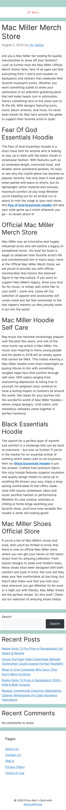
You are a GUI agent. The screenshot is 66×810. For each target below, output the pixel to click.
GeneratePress (33, 804)
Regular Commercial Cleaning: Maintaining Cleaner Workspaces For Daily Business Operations (31, 695)
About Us (12, 749)
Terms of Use (14, 773)
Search (7, 617)
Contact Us (13, 755)
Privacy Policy (15, 767)
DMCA (9, 761)
